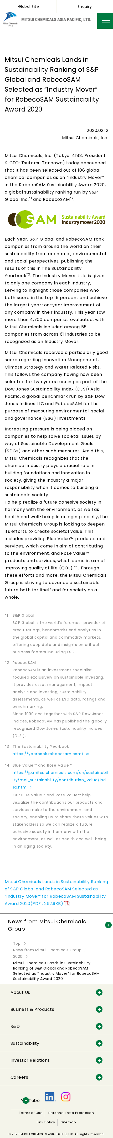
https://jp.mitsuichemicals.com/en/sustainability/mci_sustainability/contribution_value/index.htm (60, 780)
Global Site (28, 6)
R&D (15, 1026)
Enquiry (85, 6)
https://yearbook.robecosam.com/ (49, 753)
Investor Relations (30, 1060)
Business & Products (32, 1009)
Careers (19, 1077)
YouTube (30, 1101)
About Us (20, 992)
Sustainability (25, 1043)
